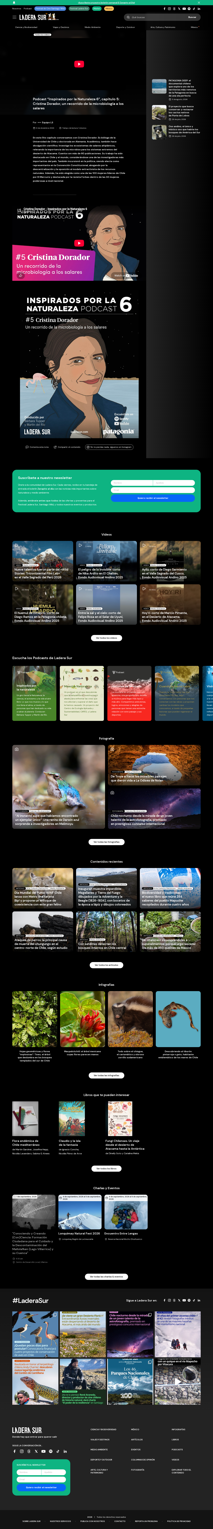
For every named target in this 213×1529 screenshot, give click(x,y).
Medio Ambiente (93, 27)
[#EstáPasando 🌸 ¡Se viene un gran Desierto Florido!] (83, 1334)
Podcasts (177, 1449)
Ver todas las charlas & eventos (106, 1276)
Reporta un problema (146, 1521)
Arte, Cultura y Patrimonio (163, 27)
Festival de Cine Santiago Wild (50, 8)
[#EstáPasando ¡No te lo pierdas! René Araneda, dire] (83, 1382)
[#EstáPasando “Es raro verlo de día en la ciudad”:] (178, 1382)
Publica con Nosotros (92, 1521)
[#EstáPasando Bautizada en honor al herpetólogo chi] (35, 1382)
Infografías (178, 1429)
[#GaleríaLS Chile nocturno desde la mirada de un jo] (130, 1334)
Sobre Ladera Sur (31, 1521)
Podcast (28, 8)
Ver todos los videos (106, 638)
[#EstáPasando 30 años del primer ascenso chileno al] (178, 1334)
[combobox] (162, 17)
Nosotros (16, 8)
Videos (175, 1459)
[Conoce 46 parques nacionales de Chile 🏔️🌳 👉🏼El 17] (130, 1382)
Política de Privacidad (179, 1521)
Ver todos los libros (106, 1168)
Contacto (119, 1521)
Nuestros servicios (60, 1521)
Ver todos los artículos (106, 965)
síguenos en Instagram (111, 447)
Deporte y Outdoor (125, 27)
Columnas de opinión (143, 1459)
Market (97, 8)
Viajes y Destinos (61, 27)
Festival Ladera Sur (79, 8)
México (109, 8)
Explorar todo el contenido (181, 1471)
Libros (175, 1439)
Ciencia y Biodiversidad (26, 27)
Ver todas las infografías (106, 1075)
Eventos (135, 1449)
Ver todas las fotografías (107, 842)
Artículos (137, 1439)
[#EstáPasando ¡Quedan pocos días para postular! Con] (35, 1334)
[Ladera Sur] (39, 17)
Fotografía (137, 1470)
